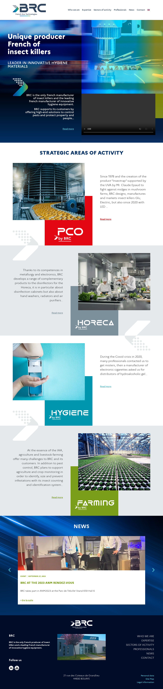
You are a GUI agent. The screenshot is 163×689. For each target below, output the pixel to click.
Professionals (120, 10)
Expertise (86, 10)
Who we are (73, 10)
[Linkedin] (11, 668)
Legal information (145, 682)
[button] (9, 569)
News (131, 10)
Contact (141, 10)
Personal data (147, 675)
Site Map (150, 679)
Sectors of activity (102, 10)
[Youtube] (17, 668)
